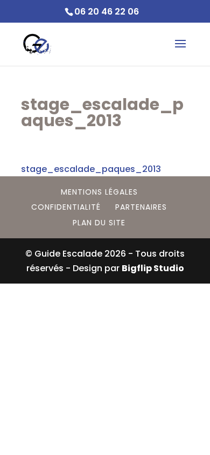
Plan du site (99, 222)
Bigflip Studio (153, 268)
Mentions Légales (99, 192)
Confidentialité (66, 207)
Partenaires (141, 207)
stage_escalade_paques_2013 (91, 169)
